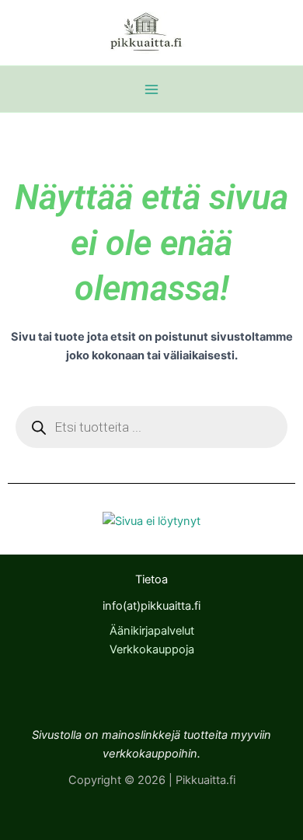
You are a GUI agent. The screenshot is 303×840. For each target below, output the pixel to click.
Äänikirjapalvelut (152, 631)
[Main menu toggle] (151, 89)
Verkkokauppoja (152, 649)
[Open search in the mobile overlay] (151, 427)
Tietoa (151, 579)
